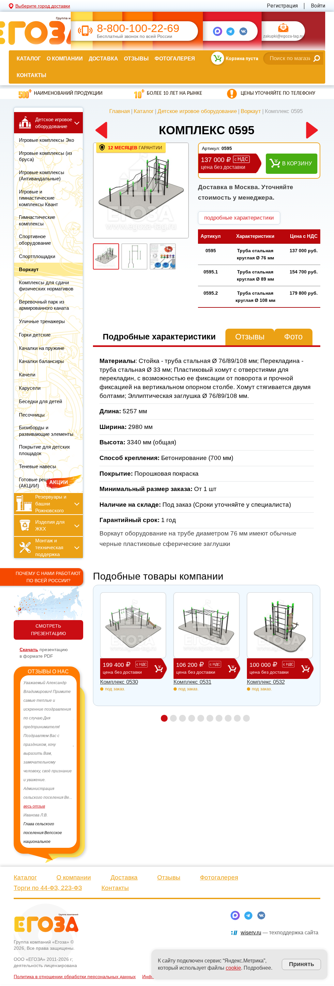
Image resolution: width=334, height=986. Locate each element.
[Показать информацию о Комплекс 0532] (280, 625)
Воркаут (251, 111)
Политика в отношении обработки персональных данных (75, 969)
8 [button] (228, 718)
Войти (318, 6)
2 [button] (173, 718)
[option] (48, 758)
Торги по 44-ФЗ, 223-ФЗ (48, 880)
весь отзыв (34, 806)
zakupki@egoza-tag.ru (283, 36)
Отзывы (136, 58)
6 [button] (209, 718)
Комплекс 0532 (266, 682)
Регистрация (282, 6)
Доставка (103, 58)
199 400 (125, 668)
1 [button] (164, 718)
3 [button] (182, 718)
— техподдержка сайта (279, 925)
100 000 (272, 668)
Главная (119, 111)
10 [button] (246, 718)
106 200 (198, 668)
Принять (301, 964)
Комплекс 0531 (192, 682)
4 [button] (191, 718)
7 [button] (219, 718)
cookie (233, 968)
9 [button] (237, 718)
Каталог (29, 58)
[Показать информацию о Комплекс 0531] (206, 625)
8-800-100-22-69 (138, 28)
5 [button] (200, 718)
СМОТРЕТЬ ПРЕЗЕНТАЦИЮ (48, 629)
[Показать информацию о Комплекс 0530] (133, 625)
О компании (65, 58)
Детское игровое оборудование (197, 111)
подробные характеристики (239, 218)
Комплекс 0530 (119, 682)
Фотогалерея (175, 58)
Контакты (31, 75)
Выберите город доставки (42, 5)
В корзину (297, 163)
